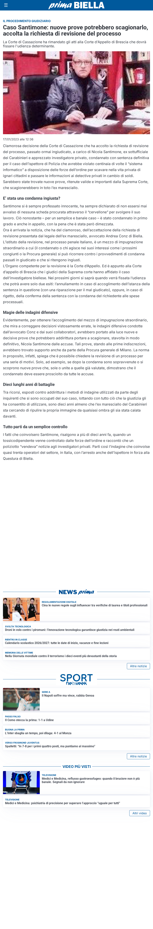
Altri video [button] (139, 813)
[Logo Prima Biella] (76, 5)
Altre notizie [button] (138, 666)
